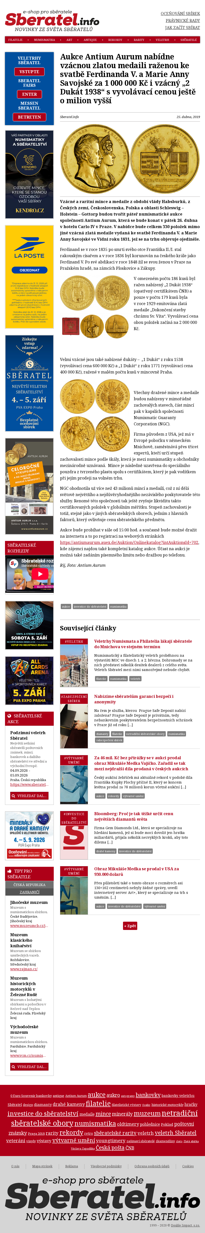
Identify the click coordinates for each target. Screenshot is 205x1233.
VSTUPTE (29, 71)
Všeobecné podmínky (106, 1166)
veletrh (162, 40)
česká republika (30, 884)
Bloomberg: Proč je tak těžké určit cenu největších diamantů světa (133, 816)
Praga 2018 (36, 1133)
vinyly (31, 1141)
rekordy (115, 40)
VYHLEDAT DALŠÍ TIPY (33, 1066)
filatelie (15, 40)
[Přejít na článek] (74, 663)
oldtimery (128, 1124)
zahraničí (30, 892)
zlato (179, 1141)
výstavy (44, 1141)
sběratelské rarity (115, 1132)
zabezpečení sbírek (109, 740)
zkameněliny (165, 1141)
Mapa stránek (42, 1166)
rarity (139, 40)
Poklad (167, 1124)
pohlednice (150, 1124)
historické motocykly (168, 1104)
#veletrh (74, 641)
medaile (87, 1114)
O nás (15, 1166)
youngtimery (111, 1140)
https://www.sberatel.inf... (29, 784)
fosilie (146, 1105)
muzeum (147, 1113)
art (69, 40)
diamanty (102, 734)
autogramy (128, 1096)
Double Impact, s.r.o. (185, 1225)
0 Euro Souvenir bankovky (31, 1095)
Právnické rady (183, 20)
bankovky (148, 1094)
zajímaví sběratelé (140, 1141)
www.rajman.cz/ (24, 969)
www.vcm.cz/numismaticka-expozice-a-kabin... (29, 1055)
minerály (122, 1113)
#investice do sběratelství (74, 818)
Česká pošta (110, 1147)
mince (103, 1113)
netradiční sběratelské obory (145, 734)
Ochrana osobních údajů (152, 1166)
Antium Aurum (76, 1096)
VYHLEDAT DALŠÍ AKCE (33, 795)
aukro (113, 1095)
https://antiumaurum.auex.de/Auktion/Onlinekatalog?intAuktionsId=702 (129, 542)
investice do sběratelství (90, 606)
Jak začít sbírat (182, 27)
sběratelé (188, 40)
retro (88, 1133)
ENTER (29, 94)
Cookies (188, 1166)
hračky (191, 1104)
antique (90, 40)
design (28, 1105)
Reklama (71, 1166)
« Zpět (130, 925)
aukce (66, 606)
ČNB (130, 1148)
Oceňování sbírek (180, 13)
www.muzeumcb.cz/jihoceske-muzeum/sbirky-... (29, 925)
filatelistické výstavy (126, 1105)
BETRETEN (29, 117)
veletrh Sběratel (175, 1132)
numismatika (44, 40)
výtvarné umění (133, 796)
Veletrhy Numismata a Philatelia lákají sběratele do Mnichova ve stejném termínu (143, 643)
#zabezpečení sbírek (74, 699)
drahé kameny (105, 851)
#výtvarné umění (74, 760)
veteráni (15, 1140)
